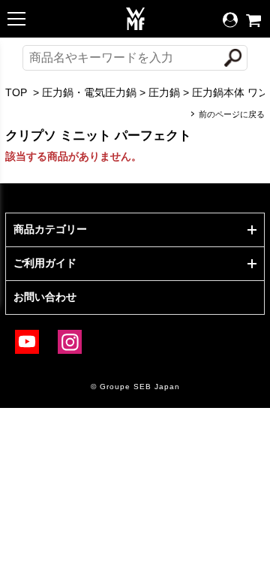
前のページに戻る (232, 114)
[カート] (253, 20)
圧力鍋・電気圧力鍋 (89, 92)
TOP (16, 92)
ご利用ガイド (45, 263)
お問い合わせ (45, 297)
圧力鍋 (164, 92)
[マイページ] (230, 20)
